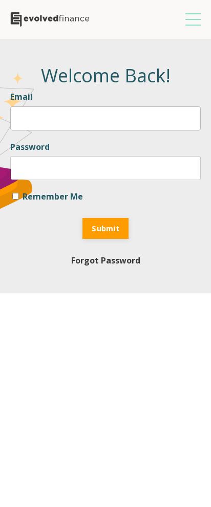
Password (30, 146)
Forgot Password (105, 260)
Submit (105, 228)
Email (21, 96)
